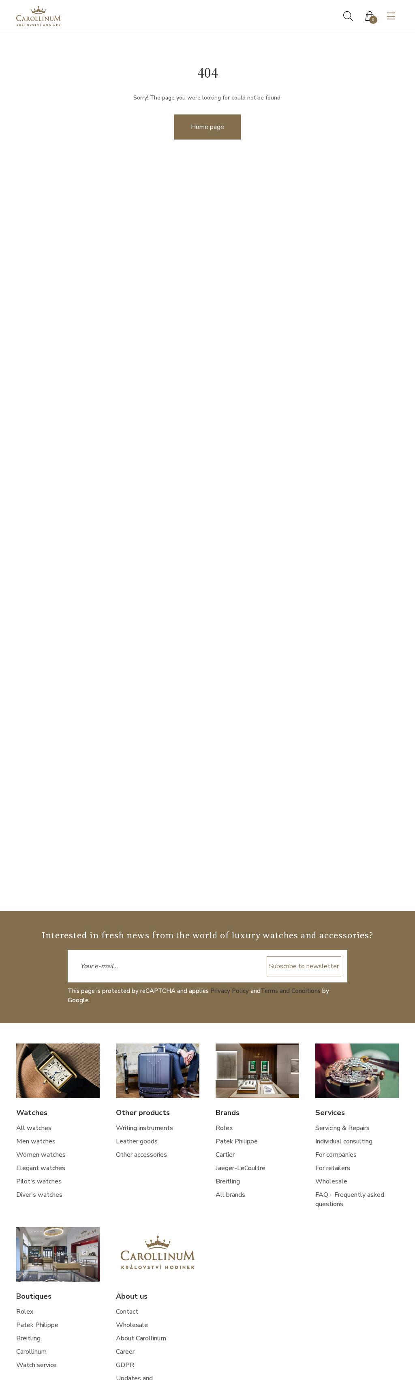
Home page (207, 127)
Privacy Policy (229, 991)
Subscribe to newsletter (304, 966)
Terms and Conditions (291, 991)
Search (348, 16)
